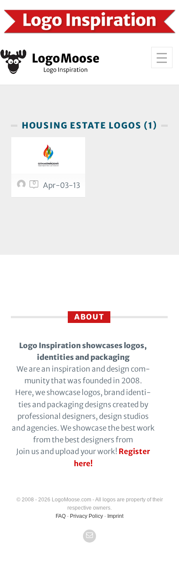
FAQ (61, 516)
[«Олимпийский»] (48, 155)
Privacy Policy (86, 516)
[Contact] (89, 536)
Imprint (115, 516)
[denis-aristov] (23, 186)
